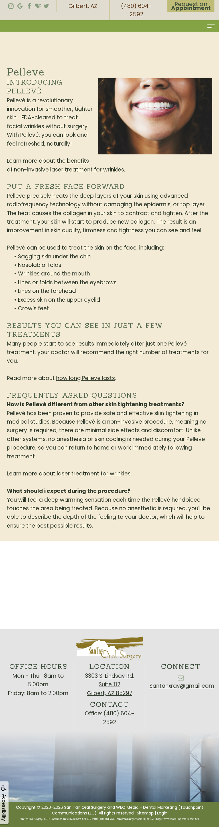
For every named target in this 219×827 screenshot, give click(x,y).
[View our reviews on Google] (20, 4)
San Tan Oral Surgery (85, 807)
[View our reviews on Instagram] (11, 4)
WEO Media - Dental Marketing (146, 807)
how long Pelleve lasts (85, 378)
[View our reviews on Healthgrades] (38, 4)
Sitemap (145, 813)
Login (162, 813)
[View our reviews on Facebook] (29, 4)
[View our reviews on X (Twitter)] (46, 4)
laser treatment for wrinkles (94, 473)
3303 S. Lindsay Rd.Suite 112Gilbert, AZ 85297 (109, 684)
